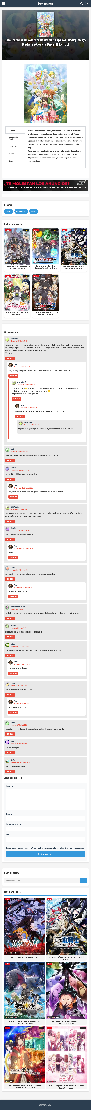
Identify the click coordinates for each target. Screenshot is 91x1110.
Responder (10, 358)
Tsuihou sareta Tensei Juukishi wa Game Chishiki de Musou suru (74, 267)
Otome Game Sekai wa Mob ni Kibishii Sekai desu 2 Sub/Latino (45, 313)
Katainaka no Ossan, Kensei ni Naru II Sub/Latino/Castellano (17, 267)
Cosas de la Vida (21, 211)
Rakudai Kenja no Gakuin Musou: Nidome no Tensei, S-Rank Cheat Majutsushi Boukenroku (45, 267)
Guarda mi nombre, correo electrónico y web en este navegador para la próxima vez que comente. (45, 848)
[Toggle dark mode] (86, 3)
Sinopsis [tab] (12, 130)
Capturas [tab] (12, 154)
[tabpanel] (55, 147)
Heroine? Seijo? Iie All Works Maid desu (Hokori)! (17, 313)
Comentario (11, 786)
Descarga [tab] (12, 161)
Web (7, 834)
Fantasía (33, 211)
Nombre (9, 813)
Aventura (8, 211)
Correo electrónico (13, 824)
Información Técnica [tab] (13, 138)
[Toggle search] (81, 3)
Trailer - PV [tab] (13, 147)
